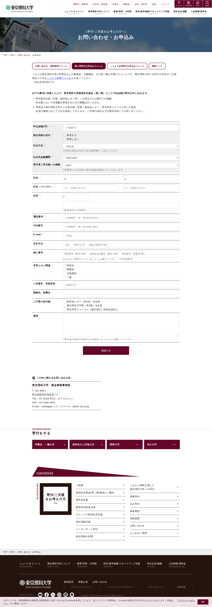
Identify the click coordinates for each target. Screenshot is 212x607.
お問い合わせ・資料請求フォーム (51, 66)
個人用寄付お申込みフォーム (89, 66)
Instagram (59, 595)
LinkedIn (65, 595)
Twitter (53, 595)
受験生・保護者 (80, 4)
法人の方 (152, 444)
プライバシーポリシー (81, 587)
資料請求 (69, 582)
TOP (5, 55)
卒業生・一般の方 (45, 444)
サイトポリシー (155, 587)
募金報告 (135, 511)
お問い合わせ (137, 525)
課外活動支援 (83, 521)
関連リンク (157, 66)
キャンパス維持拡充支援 (89, 514)
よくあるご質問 (138, 533)
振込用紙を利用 (84, 536)
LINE (72, 595)
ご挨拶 (79, 485)
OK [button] (203, 602)
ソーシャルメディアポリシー (120, 587)
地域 (154, 4)
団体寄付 (135, 496)
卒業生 (115, 4)
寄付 (12, 55)
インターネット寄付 (87, 529)
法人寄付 (135, 504)
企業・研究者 (141, 4)
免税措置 (135, 518)
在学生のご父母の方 (83, 444)
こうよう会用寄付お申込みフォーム (127, 66)
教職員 (126, 4)
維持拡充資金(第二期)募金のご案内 (95, 492)
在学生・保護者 (100, 4)
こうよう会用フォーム (59, 78)
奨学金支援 (82, 499)
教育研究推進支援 (85, 507)
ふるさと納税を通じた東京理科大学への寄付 (142, 487)
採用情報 (181, 587)
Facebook (46, 595)
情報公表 (83, 582)
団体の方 (115, 444)
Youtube (40, 595)
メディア (165, 4)
